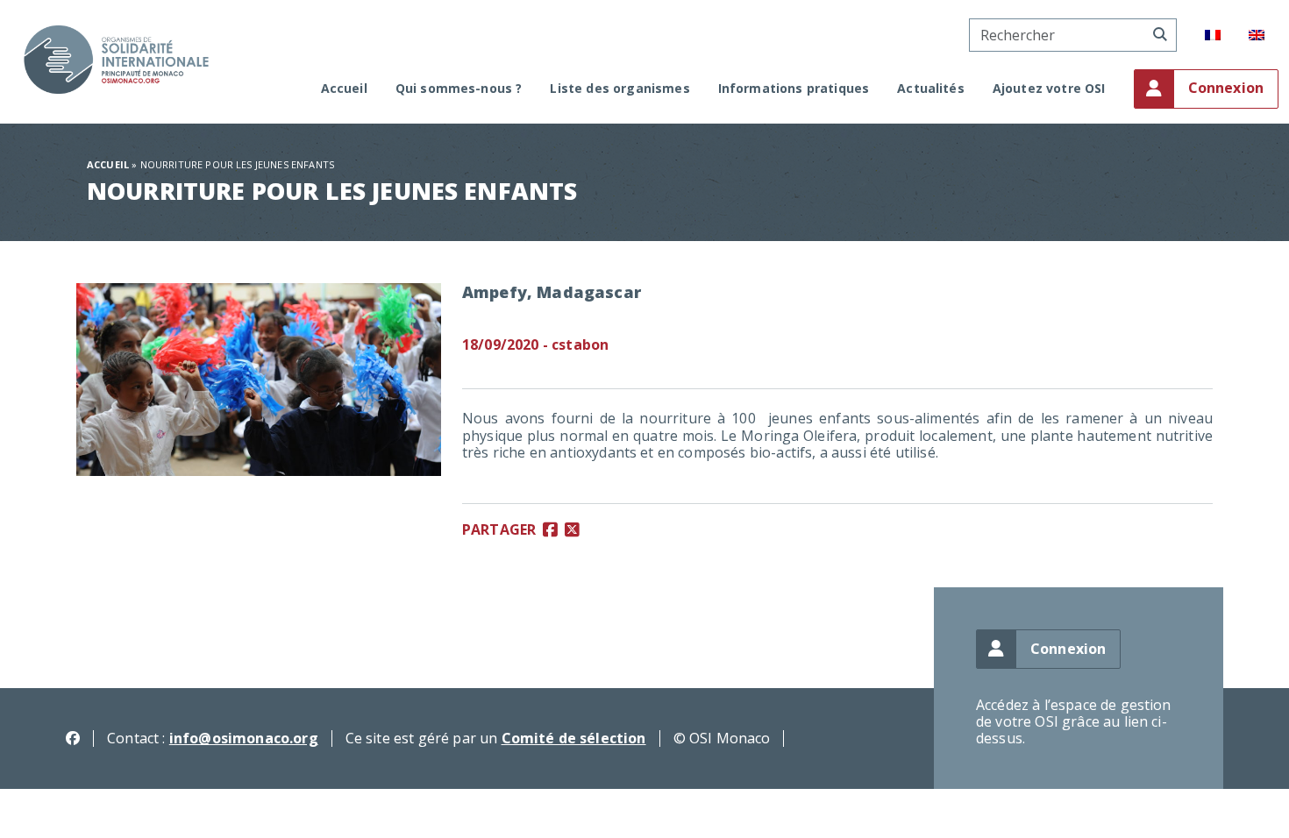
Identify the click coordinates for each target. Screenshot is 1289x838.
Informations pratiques (794, 89)
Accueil (344, 89)
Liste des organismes (619, 89)
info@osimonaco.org (243, 738)
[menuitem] (1213, 35)
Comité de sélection (574, 738)
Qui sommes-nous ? (459, 89)
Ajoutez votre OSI (1049, 89)
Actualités (931, 89)
